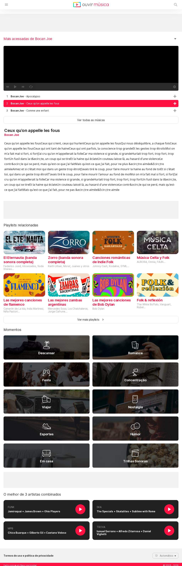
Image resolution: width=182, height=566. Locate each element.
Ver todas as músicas (91, 120)
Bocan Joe (11, 135)
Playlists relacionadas (21, 225)
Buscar (175, 4)
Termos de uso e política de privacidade (28, 555)
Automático (166, 555)
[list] (91, 103)
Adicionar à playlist (174, 96)
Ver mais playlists (88, 319)
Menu (6, 4)
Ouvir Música (91, 4)
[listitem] (91, 96)
